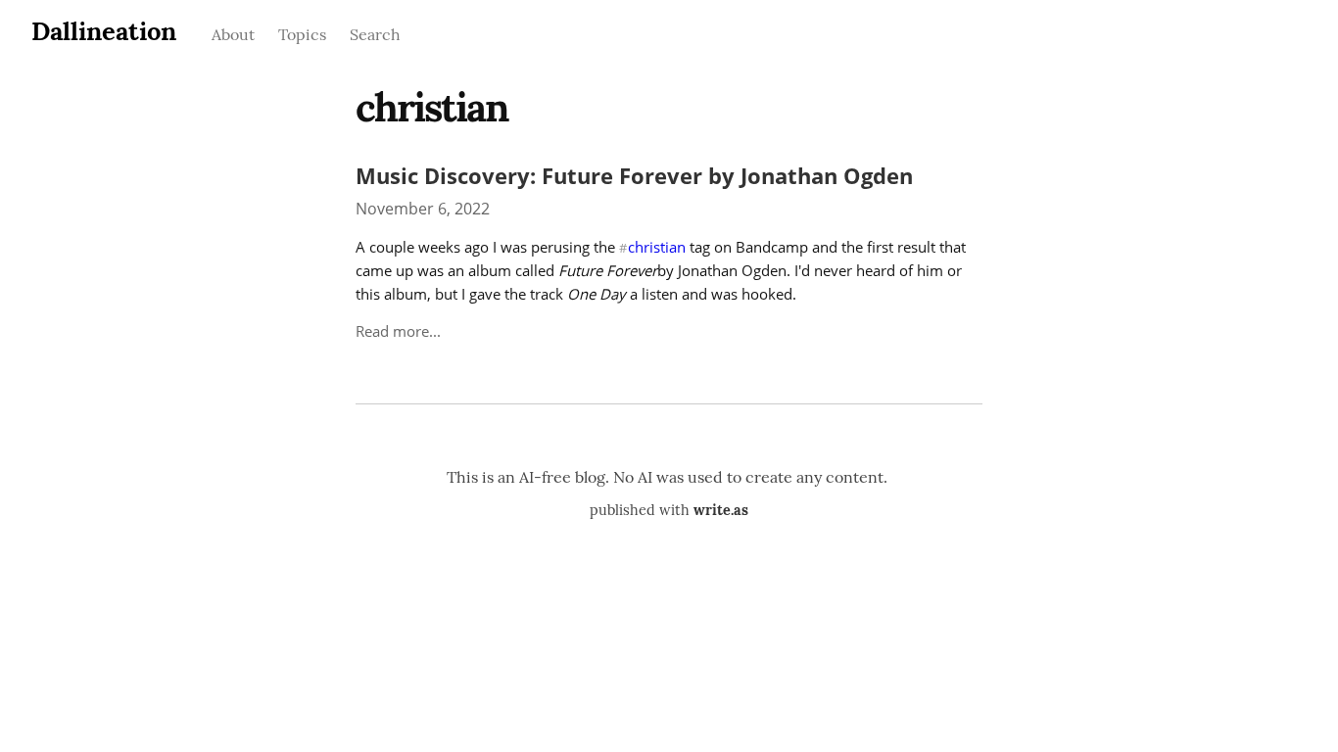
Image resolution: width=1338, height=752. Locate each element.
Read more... (398, 331)
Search (375, 34)
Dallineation (103, 31)
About (233, 34)
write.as (720, 510)
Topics (302, 34)
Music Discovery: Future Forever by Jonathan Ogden (634, 176)
